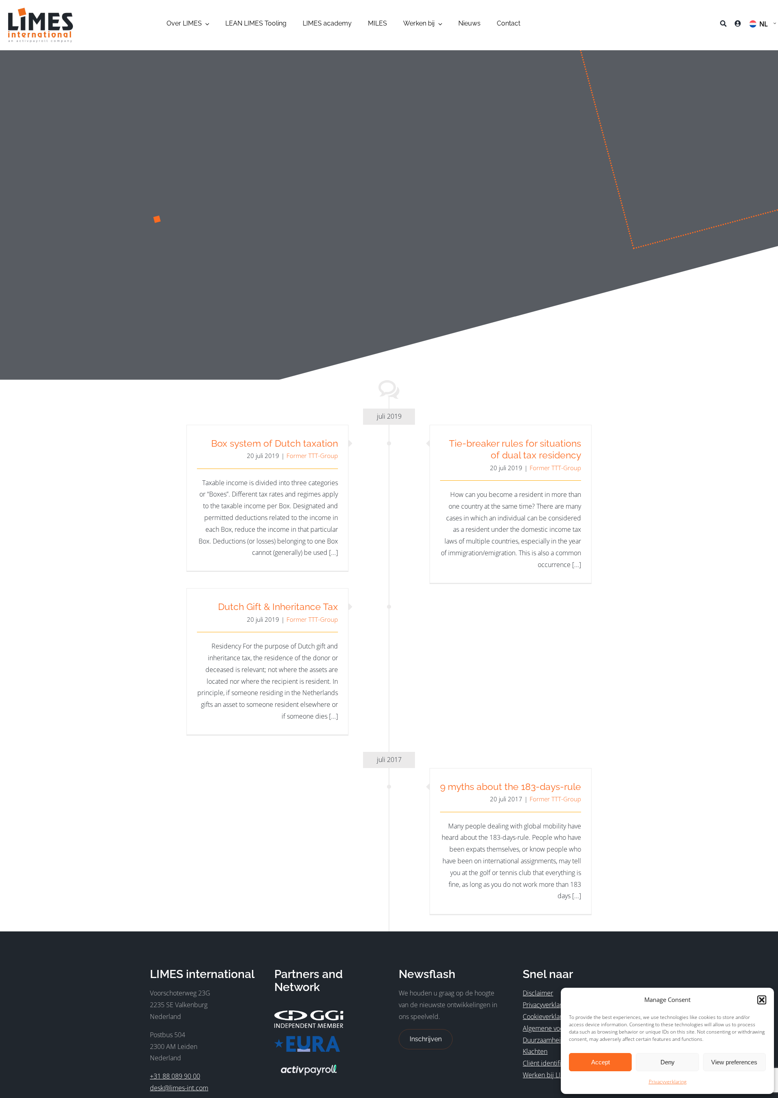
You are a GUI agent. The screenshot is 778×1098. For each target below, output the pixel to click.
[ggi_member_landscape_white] (308, 1013)
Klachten (535, 1051)
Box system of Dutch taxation (274, 443)
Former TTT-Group (312, 456)
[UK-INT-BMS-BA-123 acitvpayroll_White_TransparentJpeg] (308, 1063)
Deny (667, 1062)
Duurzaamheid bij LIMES (558, 1040)
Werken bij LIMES (548, 1074)
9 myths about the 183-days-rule (510, 786)
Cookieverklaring (547, 1016)
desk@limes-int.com (179, 1087)
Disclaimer (538, 993)
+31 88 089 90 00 (175, 1076)
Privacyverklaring (667, 1081)
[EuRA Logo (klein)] (307, 1039)
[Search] (723, 25)
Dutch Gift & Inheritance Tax (278, 606)
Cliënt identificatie (549, 1063)
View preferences (734, 1062)
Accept (600, 1062)
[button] (762, 1000)
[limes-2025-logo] (40, 10)
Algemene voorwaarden (557, 1028)
